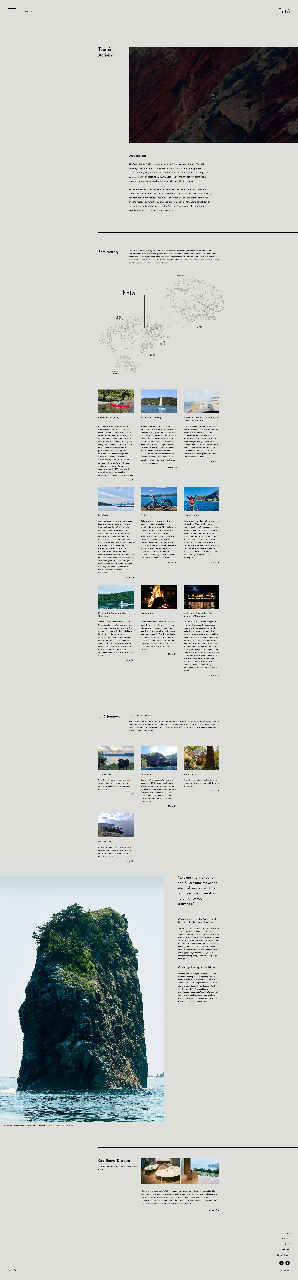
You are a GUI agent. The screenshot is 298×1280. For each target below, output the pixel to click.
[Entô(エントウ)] (284, 10)
